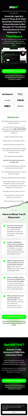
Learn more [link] (4, 408)
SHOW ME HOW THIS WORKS (14, 71)
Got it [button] (14, 412)
